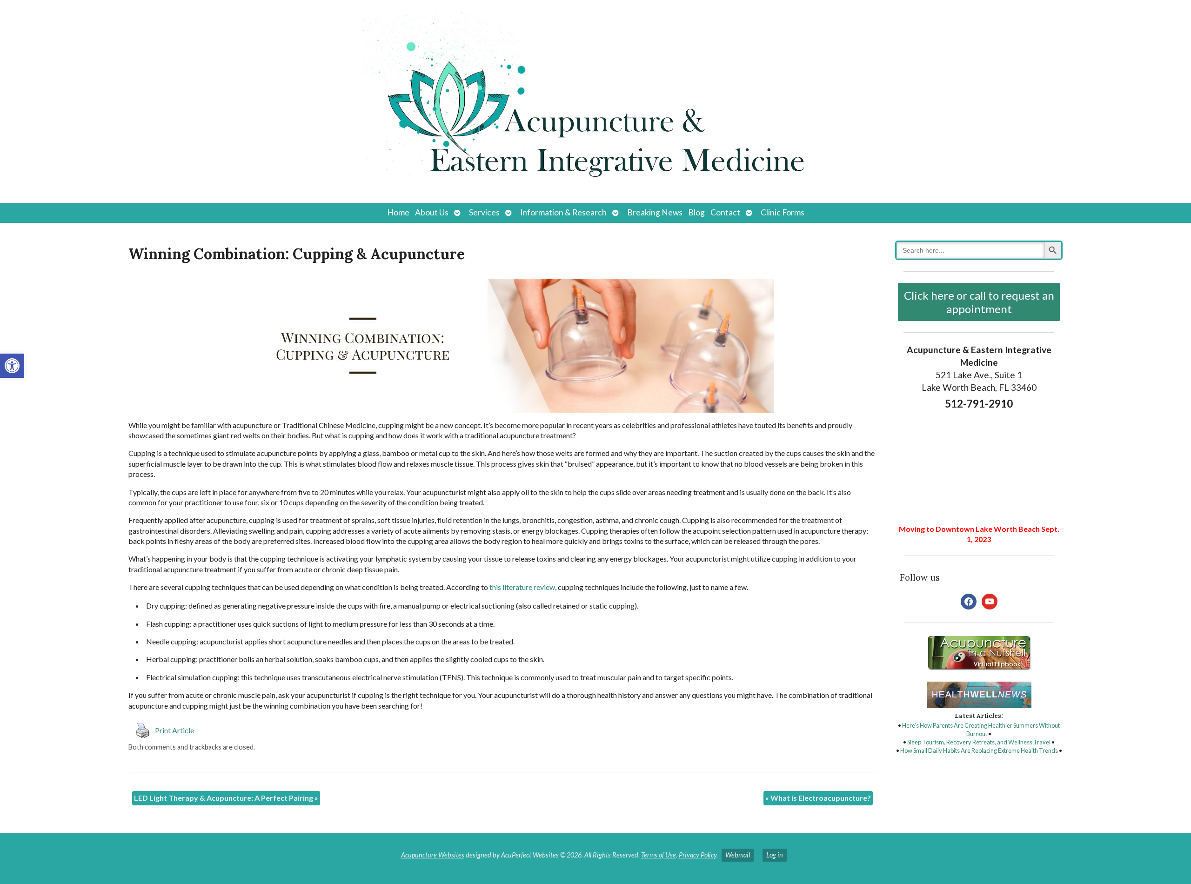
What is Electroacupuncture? (818, 797)
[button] (12, 366)
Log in (774, 855)
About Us (431, 212)
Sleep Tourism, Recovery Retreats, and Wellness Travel (978, 742)
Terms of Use (658, 855)
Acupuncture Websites (432, 855)
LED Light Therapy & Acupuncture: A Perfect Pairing (226, 797)
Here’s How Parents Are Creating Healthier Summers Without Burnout (981, 729)
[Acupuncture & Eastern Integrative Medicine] (595, 101)
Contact (725, 212)
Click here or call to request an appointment (979, 301)
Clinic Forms (782, 212)
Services (484, 212)
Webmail (737, 855)
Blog (696, 212)
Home (398, 212)
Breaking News (654, 212)
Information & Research (563, 212)
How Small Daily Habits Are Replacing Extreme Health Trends (979, 750)
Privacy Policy (697, 855)
